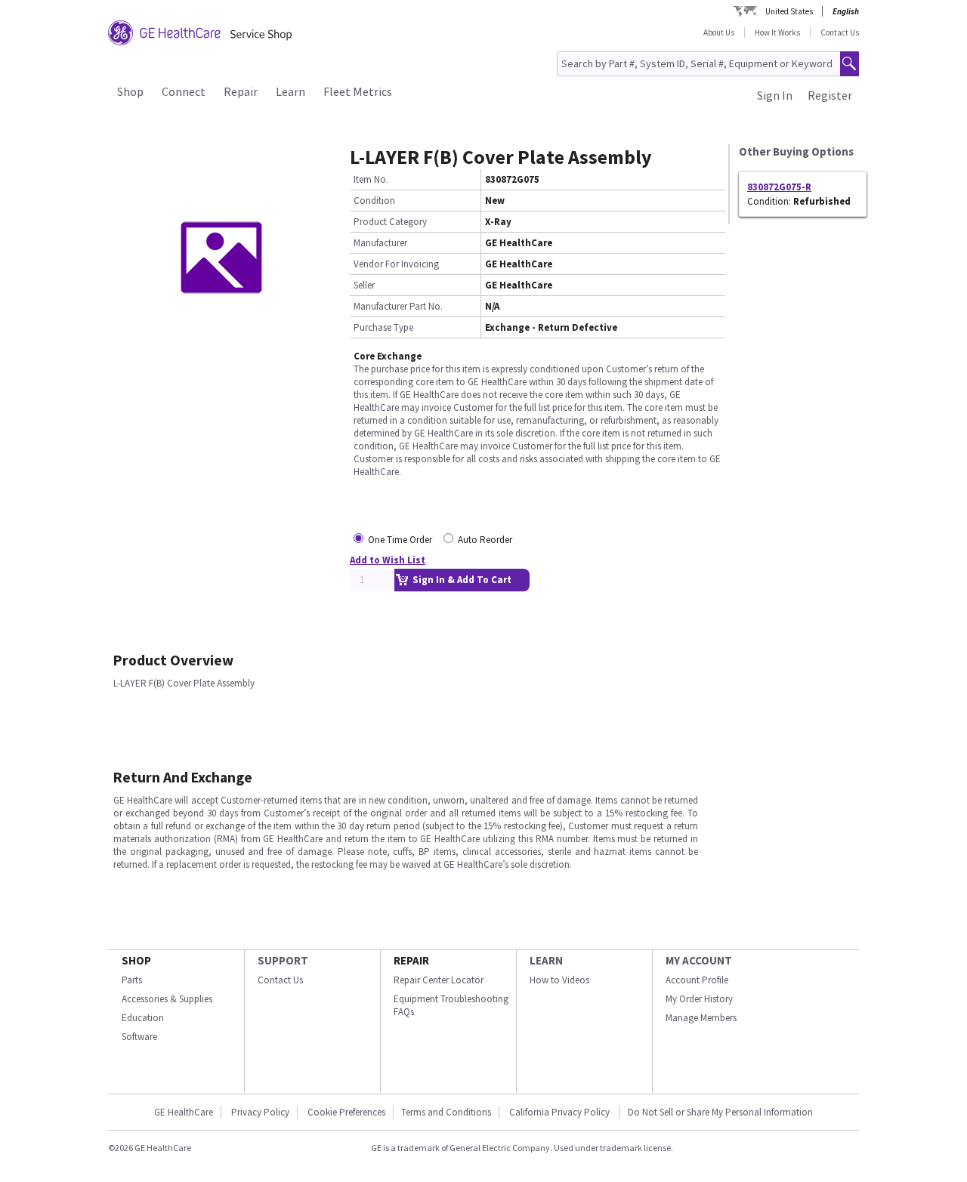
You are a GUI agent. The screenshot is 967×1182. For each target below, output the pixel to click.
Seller (364, 285)
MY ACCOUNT (699, 960)
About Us (718, 32)
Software (139, 1036)
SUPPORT (283, 960)
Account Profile (697, 980)
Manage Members (701, 1017)
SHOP (136, 960)
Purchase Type (383, 327)
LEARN (546, 960)
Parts (132, 980)
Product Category (390, 221)
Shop (130, 91)
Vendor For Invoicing (396, 264)
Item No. (371, 179)
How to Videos (559, 980)
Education (143, 1017)
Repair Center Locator (439, 980)
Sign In (774, 95)
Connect (183, 91)
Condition (374, 200)
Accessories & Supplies (167, 998)
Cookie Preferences (346, 1112)
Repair (241, 91)
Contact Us (839, 32)
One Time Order (400, 539)
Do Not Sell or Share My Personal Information (720, 1112)
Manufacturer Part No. (398, 306)
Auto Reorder (485, 539)
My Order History (699, 998)
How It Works (777, 32)
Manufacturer (380, 242)
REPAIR (411, 960)
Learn (290, 91)
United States (789, 11)
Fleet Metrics (357, 91)
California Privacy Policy (560, 1112)
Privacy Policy (260, 1112)
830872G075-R (779, 187)
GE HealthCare (183, 1112)
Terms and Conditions (446, 1112)
